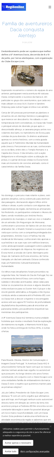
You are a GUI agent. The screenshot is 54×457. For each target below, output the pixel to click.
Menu (50, 7)
